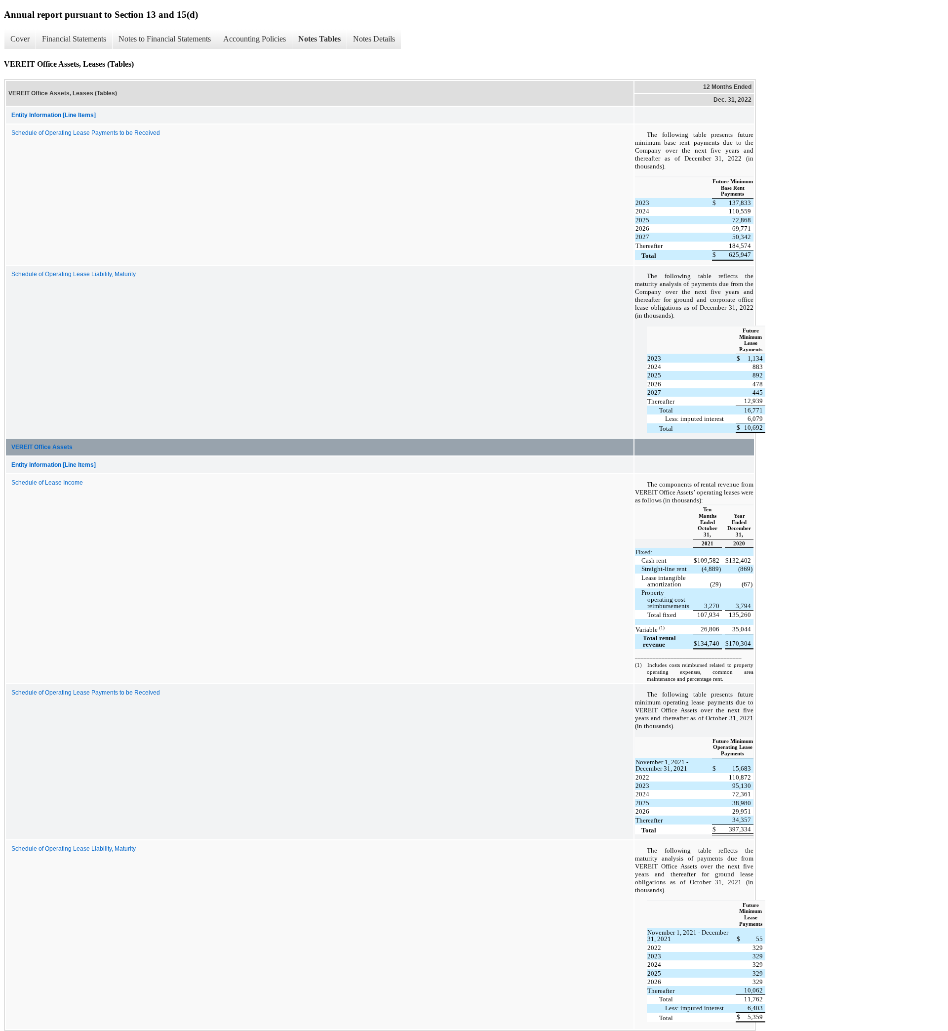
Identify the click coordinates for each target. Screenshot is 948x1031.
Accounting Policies (254, 39)
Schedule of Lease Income (47, 483)
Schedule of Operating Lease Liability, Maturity (73, 274)
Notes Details (374, 39)
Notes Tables (319, 39)
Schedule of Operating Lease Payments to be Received (85, 133)
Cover (20, 39)
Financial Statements (74, 39)
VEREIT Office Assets (42, 447)
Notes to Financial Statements (164, 39)
